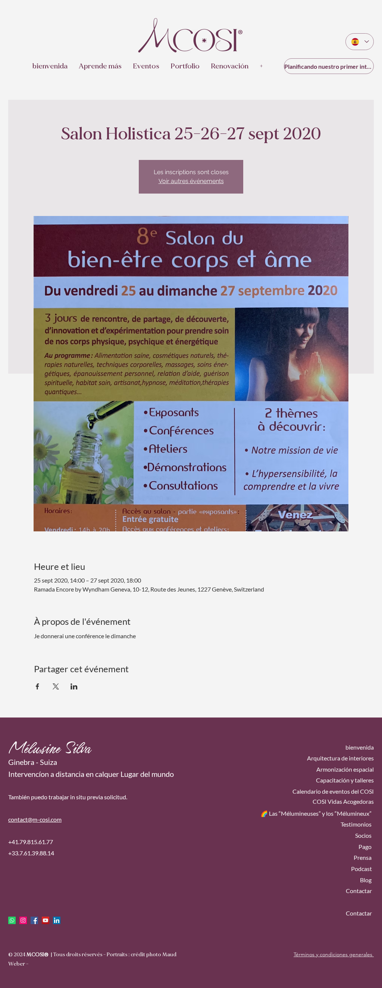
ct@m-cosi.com (42, 819)
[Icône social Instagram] (23, 920)
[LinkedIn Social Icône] (56, 920)
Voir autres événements (191, 181)
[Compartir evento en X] (55, 686)
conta (15, 819)
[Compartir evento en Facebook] (37, 686)
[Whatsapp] (12, 920)
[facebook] (34, 920)
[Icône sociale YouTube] (45, 920)
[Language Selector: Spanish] (359, 41)
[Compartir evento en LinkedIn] (74, 686)
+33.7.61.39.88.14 (31, 852)
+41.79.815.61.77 (30, 841)
